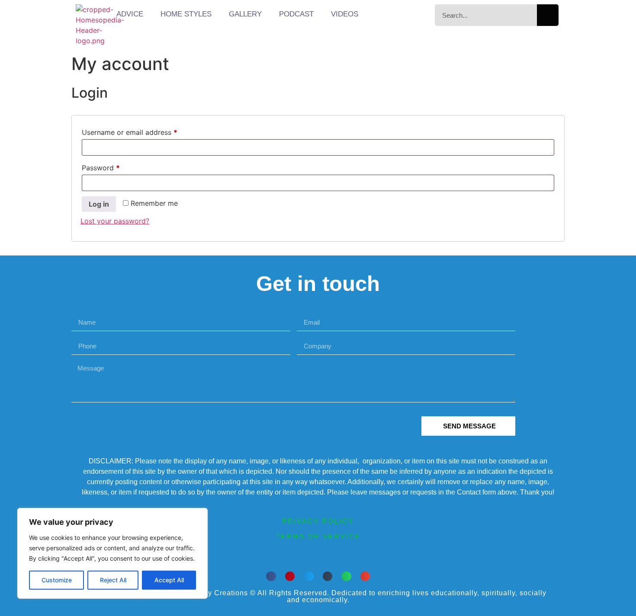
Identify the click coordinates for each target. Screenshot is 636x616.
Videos (344, 14)
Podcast (296, 14)
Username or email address (144, 131)
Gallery (245, 14)
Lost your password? (114, 221)
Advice (129, 14)
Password (115, 166)
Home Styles (186, 14)
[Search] (548, 15)
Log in (99, 204)
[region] (112, 553)
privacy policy (318, 521)
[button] (271, 576)
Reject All (113, 580)
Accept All (169, 580)
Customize (57, 580)
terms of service (318, 536)
